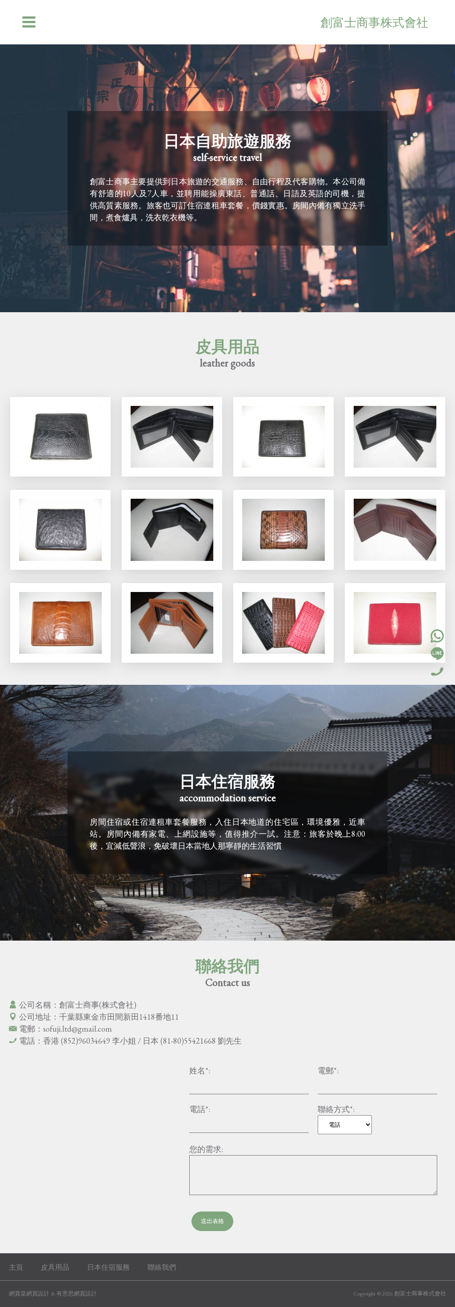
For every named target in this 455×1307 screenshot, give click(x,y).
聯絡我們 (162, 1267)
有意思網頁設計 (76, 1293)
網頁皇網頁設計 (29, 1293)
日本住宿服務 (108, 1267)
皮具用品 (55, 1267)
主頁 (16, 1267)
